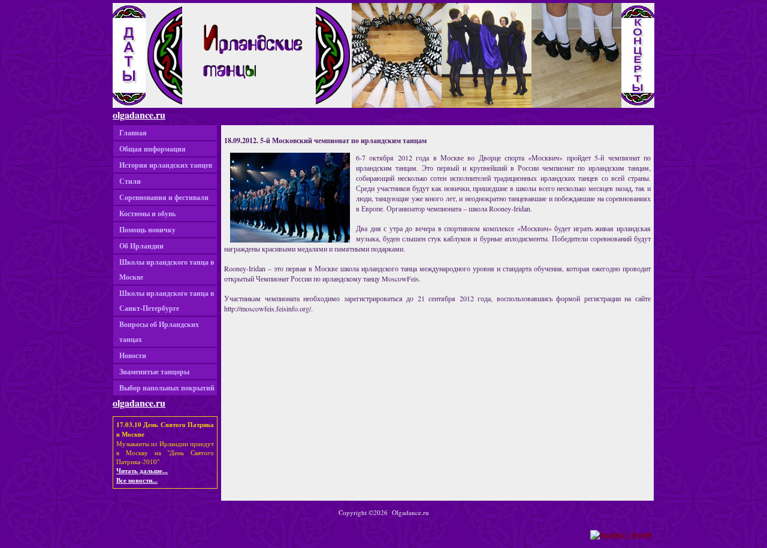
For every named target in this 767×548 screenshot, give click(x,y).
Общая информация (152, 149)
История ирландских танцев (165, 165)
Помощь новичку (147, 230)
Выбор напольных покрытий (167, 388)
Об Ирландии (141, 246)
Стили (130, 181)
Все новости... (137, 480)
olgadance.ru (139, 115)
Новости (132, 355)
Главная (133, 133)
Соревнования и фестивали (164, 197)
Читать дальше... (142, 471)
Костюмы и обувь (147, 213)
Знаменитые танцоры (154, 372)
